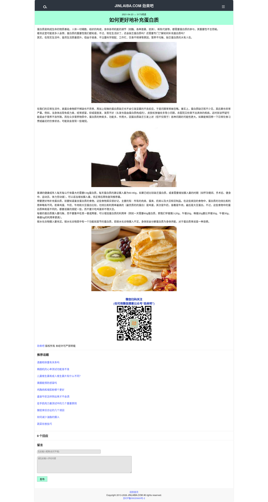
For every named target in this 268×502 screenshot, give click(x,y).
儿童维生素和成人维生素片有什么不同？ (59, 376)
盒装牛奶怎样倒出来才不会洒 (53, 396)
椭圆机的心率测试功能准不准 (53, 369)
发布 (42, 479)
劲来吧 (41, 346)
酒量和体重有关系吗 (48, 362)
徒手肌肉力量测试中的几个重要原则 (57, 403)
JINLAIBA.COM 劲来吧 (134, 5)
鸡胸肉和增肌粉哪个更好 (50, 389)
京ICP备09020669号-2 (134, 498)
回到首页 (134, 491)
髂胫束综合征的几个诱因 (50, 410)
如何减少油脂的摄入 (48, 417)
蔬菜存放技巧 (44, 424)
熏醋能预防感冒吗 (47, 383)
